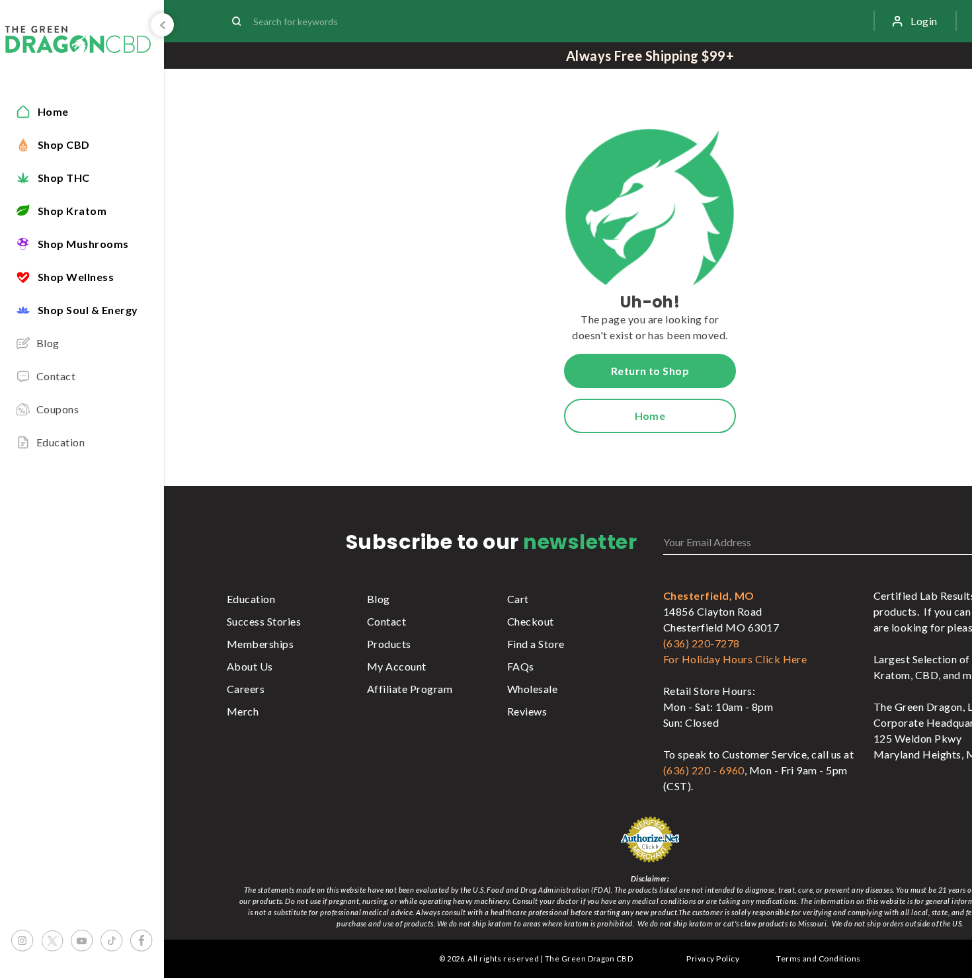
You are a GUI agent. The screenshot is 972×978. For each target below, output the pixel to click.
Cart (518, 598)
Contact (386, 621)
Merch (243, 711)
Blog (378, 598)
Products (389, 643)
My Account (396, 666)
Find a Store (536, 643)
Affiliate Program (409, 688)
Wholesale (532, 688)
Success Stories (264, 621)
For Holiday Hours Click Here (735, 659)
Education (251, 598)
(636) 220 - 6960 (704, 770)
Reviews (527, 711)
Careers (245, 688)
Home (650, 415)
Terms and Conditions (818, 958)
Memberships (260, 643)
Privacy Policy (712, 958)
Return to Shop (650, 370)
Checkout (530, 621)
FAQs (520, 666)
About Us (250, 666)
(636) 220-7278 (701, 643)
